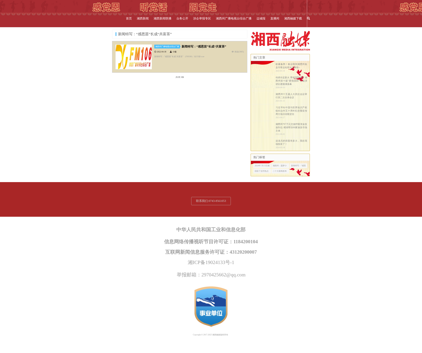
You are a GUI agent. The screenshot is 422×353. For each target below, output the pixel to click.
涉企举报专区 (202, 18)
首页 (129, 18)
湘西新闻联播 (162, 18)
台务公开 (182, 18)
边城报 (260, 18)
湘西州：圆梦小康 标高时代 (280, 166)
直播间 (274, 18)
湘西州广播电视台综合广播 (234, 18)
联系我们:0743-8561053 (211, 201)
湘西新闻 (143, 18)
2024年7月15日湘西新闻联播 (262, 166)
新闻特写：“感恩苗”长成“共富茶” (204, 46)
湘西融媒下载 (293, 18)
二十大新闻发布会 (280, 172)
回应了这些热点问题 (262, 172)
